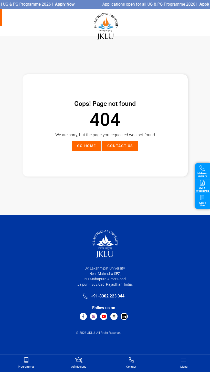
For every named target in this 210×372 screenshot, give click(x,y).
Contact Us (120, 146)
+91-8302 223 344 (107, 296)
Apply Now (66, 4)
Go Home (86, 146)
